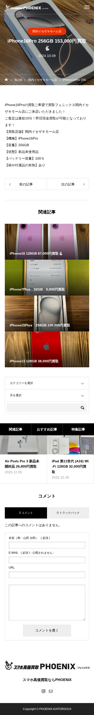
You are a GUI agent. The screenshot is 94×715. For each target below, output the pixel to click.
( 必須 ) (29, 537)
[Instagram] (43, 691)
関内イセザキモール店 (47, 31)
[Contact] (50, 691)
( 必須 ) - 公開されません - (31, 552)
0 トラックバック (68, 512)
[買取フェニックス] (27, 7)
